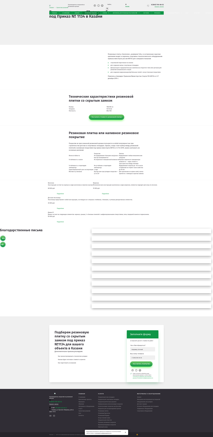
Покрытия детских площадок (106, 397)
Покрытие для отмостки (105, 420)
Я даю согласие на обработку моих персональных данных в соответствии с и (143, 376)
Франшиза (157, 13)
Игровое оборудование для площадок (148, 406)
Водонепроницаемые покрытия (107, 424)
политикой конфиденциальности (103, 433)
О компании (65, 13)
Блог (187, 13)
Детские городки (142, 404)
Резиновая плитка (103, 411)
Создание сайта (132, 434)
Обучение (146, 13)
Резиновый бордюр (103, 415)
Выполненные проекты (173, 13)
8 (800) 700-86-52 (157, 5)
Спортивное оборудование (144, 411)
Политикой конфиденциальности (145, 378)
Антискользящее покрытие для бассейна (109, 406)
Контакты (81, 415)
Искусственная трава (104, 418)
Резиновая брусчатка (104, 413)
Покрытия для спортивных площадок (108, 399)
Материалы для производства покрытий (125, 13)
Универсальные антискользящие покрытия (110, 404)
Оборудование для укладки (145, 401)
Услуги (105, 13)
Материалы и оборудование (86, 406)
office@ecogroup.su (61, 407)
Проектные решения (91, 13)
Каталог (77, 13)
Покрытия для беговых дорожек (107, 401)
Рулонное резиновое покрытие (107, 422)
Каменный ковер (103, 427)
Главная (54, 13)
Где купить (197, 13)
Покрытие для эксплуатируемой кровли (109, 408)
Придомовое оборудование (145, 408)
